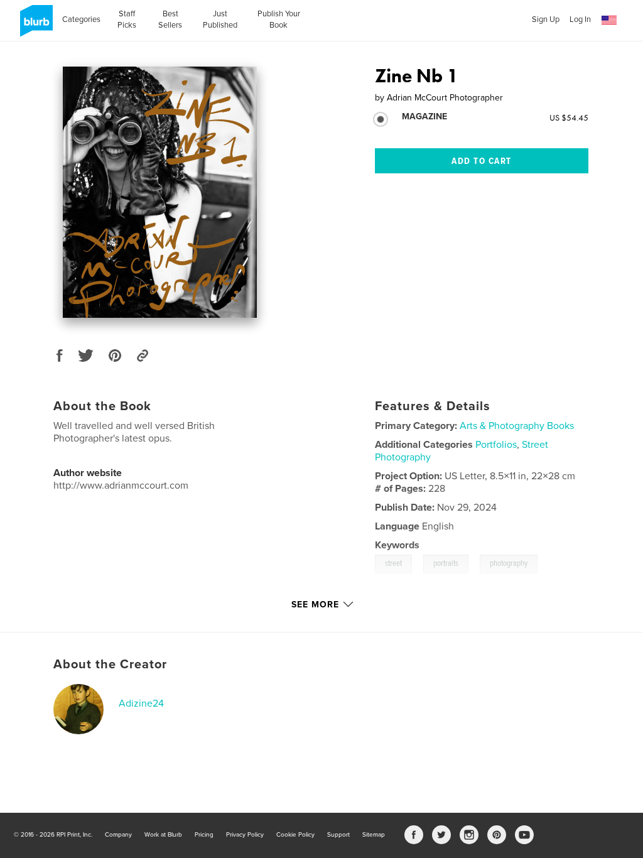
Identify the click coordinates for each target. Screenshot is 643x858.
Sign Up (545, 19)
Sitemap (373, 835)
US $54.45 (568, 117)
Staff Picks (126, 19)
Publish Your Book (278, 19)
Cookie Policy (295, 835)
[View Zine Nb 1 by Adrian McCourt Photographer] (160, 192)
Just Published (220, 19)
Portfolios (496, 444)
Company (118, 835)
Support (338, 835)
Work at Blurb (163, 835)
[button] (609, 20)
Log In (580, 19)
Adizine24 (141, 703)
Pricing (204, 835)
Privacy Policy (245, 835)
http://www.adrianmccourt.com (120, 485)
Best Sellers (170, 19)
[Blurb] (34, 25)
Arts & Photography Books (517, 426)
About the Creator (110, 664)
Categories (81, 19)
